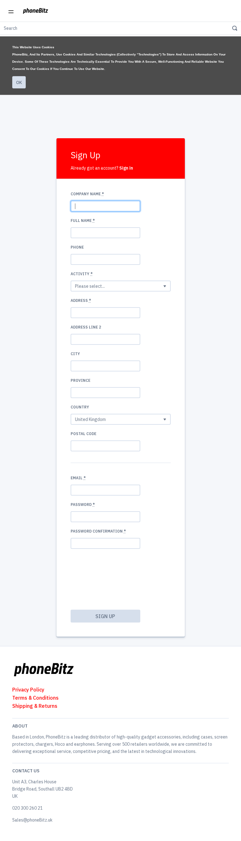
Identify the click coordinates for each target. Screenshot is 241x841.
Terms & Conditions (35, 698)
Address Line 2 (86, 327)
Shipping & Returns (34, 706)
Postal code (83, 433)
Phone (77, 247)
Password (83, 504)
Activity (82, 273)
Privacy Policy (28, 689)
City (75, 353)
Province (80, 380)
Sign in (126, 168)
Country (80, 407)
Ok (19, 82)
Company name (87, 194)
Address (81, 300)
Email (78, 478)
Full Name (83, 220)
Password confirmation (98, 531)
